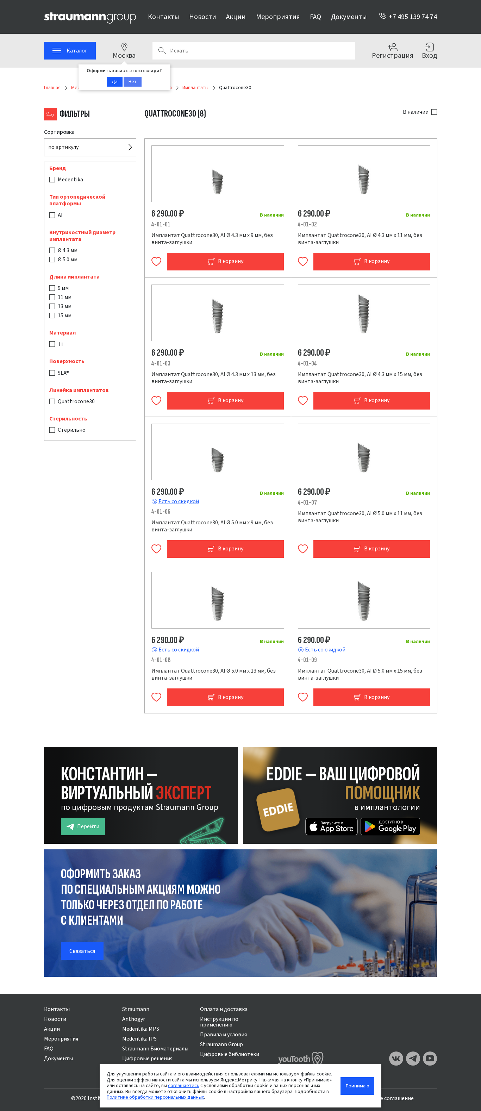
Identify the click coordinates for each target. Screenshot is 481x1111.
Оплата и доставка (224, 1009)
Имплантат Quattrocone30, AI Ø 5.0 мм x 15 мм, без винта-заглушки (360, 674)
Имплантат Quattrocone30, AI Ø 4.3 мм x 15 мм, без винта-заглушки (360, 377)
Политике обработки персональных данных (155, 1097)
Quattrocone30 (76, 401)
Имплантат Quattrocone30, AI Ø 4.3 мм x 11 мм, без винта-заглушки (360, 238)
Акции (236, 17)
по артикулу (63, 147)
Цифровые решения (147, 1058)
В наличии (416, 112)
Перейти (88, 826)
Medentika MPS (140, 1029)
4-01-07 (307, 503)
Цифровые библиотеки (229, 1054)
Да (115, 81)
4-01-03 (160, 364)
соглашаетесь (183, 1085)
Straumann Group (221, 1044)
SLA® (63, 373)
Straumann (135, 1009)
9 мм (63, 288)
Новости (202, 17)
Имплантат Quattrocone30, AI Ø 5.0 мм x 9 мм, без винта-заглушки (212, 526)
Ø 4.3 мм (67, 250)
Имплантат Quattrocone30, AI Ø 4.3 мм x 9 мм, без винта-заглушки (212, 238)
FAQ (315, 17)
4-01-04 (307, 364)
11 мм (64, 297)
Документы (349, 17)
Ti (60, 344)
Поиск (162, 50)
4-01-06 (160, 512)
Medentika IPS (139, 1039)
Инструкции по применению (219, 1022)
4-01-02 (307, 224)
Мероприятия (278, 17)
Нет (133, 81)
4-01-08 (160, 660)
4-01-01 (160, 224)
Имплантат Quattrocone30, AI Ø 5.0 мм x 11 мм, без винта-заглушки (360, 517)
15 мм (64, 315)
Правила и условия (223, 1034)
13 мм (64, 306)
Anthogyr (133, 1019)
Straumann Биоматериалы (155, 1049)
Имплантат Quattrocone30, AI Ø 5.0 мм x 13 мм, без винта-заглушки (213, 674)
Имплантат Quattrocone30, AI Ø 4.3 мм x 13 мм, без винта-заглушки (213, 377)
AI (60, 215)
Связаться (82, 951)
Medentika (70, 179)
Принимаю (357, 1086)
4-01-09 (307, 660)
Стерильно (72, 430)
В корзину (230, 261)
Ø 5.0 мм (67, 259)
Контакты (163, 17)
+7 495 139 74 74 (413, 17)
